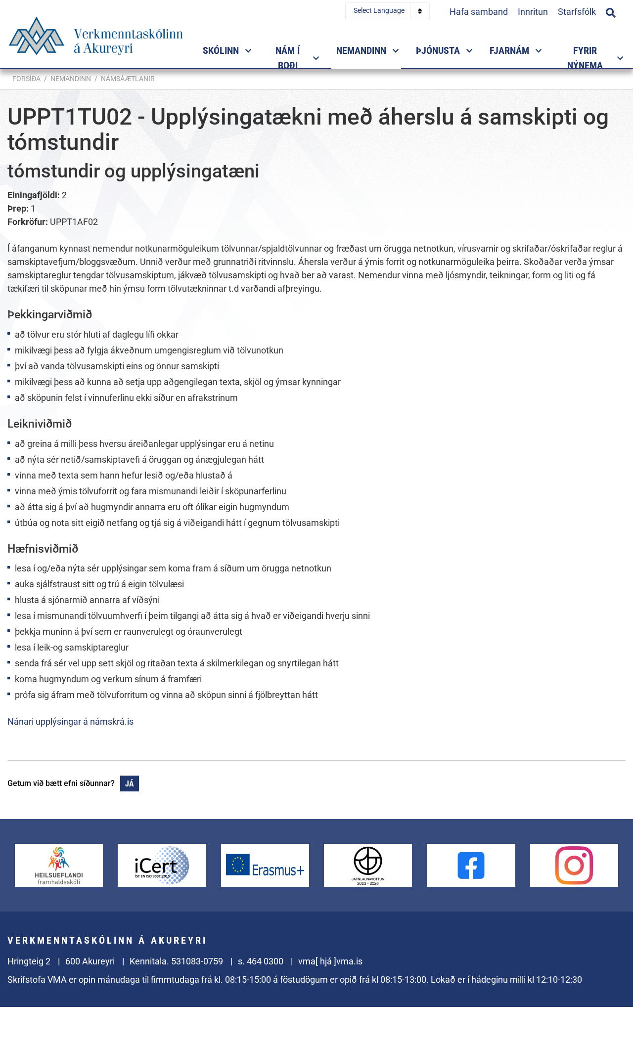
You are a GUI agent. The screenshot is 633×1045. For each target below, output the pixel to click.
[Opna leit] (611, 11)
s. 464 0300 (260, 961)
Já (129, 783)
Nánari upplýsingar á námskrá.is (70, 721)
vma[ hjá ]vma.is (330, 961)
